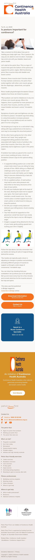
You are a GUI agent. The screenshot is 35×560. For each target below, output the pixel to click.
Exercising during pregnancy (11, 470)
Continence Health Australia (18, 538)
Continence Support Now (17, 540)
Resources (6, 494)
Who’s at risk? (6, 439)
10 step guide (7, 466)
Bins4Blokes (5, 540)
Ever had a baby (8, 444)
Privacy (17, 552)
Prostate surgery (8, 450)
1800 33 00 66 (16, 417)
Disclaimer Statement (7, 552)
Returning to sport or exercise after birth (14, 472)
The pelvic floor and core (10, 435)
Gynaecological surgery (10, 448)
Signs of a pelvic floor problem (12, 431)
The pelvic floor (6, 428)
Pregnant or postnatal (9, 442)
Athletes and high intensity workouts (13, 452)
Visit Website (17, 393)
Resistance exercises (9, 461)
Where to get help (8, 485)
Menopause (6, 446)
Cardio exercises (8, 459)
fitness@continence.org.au (18, 420)
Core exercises (7, 464)
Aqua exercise (7, 468)
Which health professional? (11, 492)
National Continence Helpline (11, 496)
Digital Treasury (12, 556)
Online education (8, 483)
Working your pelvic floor (10, 433)
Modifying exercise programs (11, 479)
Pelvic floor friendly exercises (11, 457)
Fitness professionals (8, 476)
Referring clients (7, 481)
